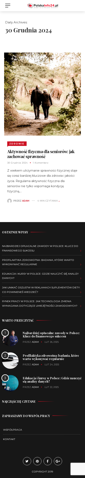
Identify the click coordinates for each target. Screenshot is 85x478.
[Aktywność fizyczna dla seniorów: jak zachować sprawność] (42, 94)
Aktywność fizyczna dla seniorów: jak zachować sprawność (40, 154)
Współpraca (12, 429)
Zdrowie (16, 143)
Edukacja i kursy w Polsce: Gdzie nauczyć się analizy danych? (52, 379)
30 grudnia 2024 (17, 162)
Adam (25, 200)
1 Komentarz (40, 162)
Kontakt (9, 439)
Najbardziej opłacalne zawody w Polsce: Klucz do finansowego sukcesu (51, 334)
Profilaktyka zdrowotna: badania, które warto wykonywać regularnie (51, 357)
